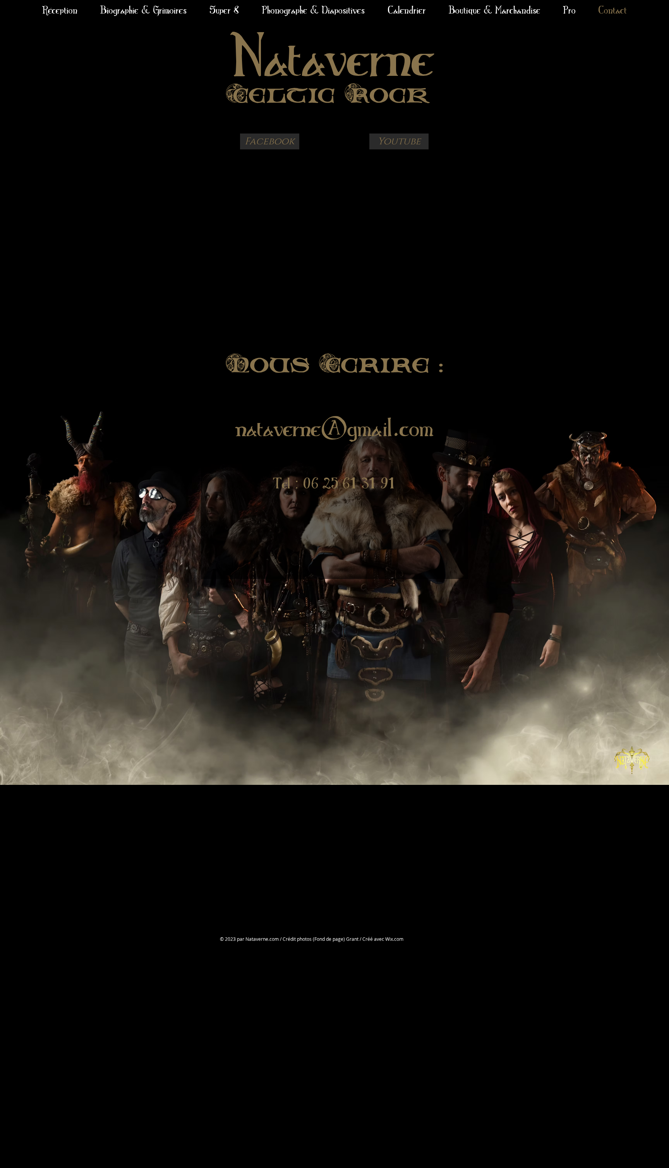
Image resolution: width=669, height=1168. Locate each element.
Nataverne (332, 54)
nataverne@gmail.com (335, 427)
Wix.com (394, 939)
